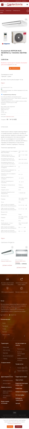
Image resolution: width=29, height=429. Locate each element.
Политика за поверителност (10, 415)
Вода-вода (5, 353)
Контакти (4, 331)
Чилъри (18, 403)
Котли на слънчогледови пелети (21, 353)
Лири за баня (19, 380)
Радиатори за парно (21, 376)
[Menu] (2, 4)
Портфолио (5, 326)
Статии (4, 329)
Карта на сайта (6, 334)
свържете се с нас (12, 64)
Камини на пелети (6, 387)
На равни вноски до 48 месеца (9, 94)
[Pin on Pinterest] (14, 119)
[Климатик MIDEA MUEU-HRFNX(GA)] (21, 252)
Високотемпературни (8, 356)
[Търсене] (5, 4)
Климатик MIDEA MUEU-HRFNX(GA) (20, 261)
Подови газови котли (22, 370)
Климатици (8, 10)
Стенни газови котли (22, 368)
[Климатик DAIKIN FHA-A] (7, 252)
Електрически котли (8, 380)
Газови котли (19, 364)
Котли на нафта (6, 383)
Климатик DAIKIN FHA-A (6, 261)
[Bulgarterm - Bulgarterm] (14, 4)
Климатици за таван (10, 116)
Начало (2, 10)
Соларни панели (5, 362)
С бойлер (5, 358)
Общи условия (22, 415)
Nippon (3, 83)
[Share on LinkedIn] (15, 119)
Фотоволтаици (20, 395)
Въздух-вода (6, 347)
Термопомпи (4, 343)
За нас (4, 323)
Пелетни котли (21, 349)
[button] (6, 265)
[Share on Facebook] (9, 119)
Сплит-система (6, 350)
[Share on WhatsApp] (7, 119)
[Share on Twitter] (10, 119)
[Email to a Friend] (12, 119)
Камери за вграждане (22, 391)
